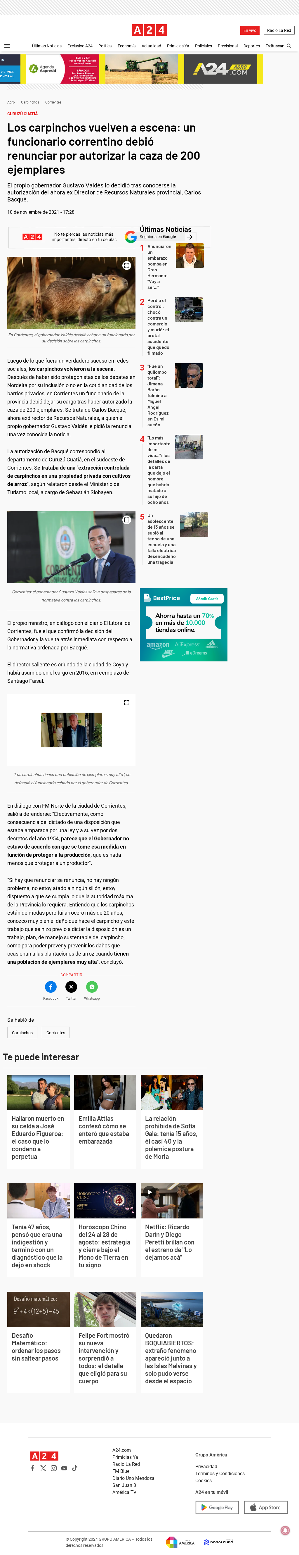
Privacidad (206, 1466)
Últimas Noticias (47, 46)
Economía (127, 46)
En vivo (250, 30)
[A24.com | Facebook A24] (33, 1468)
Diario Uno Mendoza (133, 1478)
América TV (124, 1492)
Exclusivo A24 (80, 46)
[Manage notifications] (285, 1530)
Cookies (203, 1480)
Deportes (252, 46)
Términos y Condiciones (220, 1473)
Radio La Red (279, 30)
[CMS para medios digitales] (214, 1542)
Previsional (228, 46)
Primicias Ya (178, 46)
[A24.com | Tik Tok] (75, 1468)
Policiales (203, 46)
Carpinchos (30, 102)
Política (105, 46)
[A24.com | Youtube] (64, 1468)
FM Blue (120, 1471)
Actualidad (151, 46)
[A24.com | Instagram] (54, 1468)
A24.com (121, 1450)
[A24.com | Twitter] (43, 1468)
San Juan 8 (124, 1485)
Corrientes (53, 102)
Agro (11, 102)
